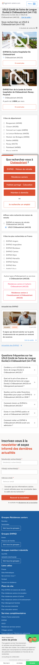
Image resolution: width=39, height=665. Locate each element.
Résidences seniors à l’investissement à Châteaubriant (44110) (19, 295)
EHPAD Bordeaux (13, 248)
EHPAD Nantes (12, 262)
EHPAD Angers (12, 241)
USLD (3, 623)
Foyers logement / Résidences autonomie (15, 633)
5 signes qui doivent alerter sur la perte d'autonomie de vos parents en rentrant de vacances (18, 334)
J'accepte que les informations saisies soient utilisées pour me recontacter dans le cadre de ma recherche (20, 489)
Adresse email (7, 478)
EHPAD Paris (11, 269)
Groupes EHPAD (9, 534)
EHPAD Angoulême (14, 244)
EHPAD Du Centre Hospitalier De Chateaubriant (16, 53)
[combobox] (19, 462)
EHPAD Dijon (11, 255)
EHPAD (4, 620)
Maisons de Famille (8, 541)
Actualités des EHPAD (10, 345)
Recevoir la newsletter (19, 497)
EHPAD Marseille (13, 258)
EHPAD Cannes (12, 251)
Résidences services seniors (11, 627)
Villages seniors (7, 630)
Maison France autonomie (10, 617)
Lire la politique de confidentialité (10, 657)
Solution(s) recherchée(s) (11, 459)
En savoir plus (19, 63)
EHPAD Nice (11, 265)
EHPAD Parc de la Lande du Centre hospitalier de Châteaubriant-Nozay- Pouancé (18, 92)
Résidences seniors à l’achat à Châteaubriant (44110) (19, 285)
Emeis (3, 537)
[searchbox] (19, 462)
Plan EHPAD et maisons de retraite (13, 590)
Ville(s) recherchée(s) (9, 468)
